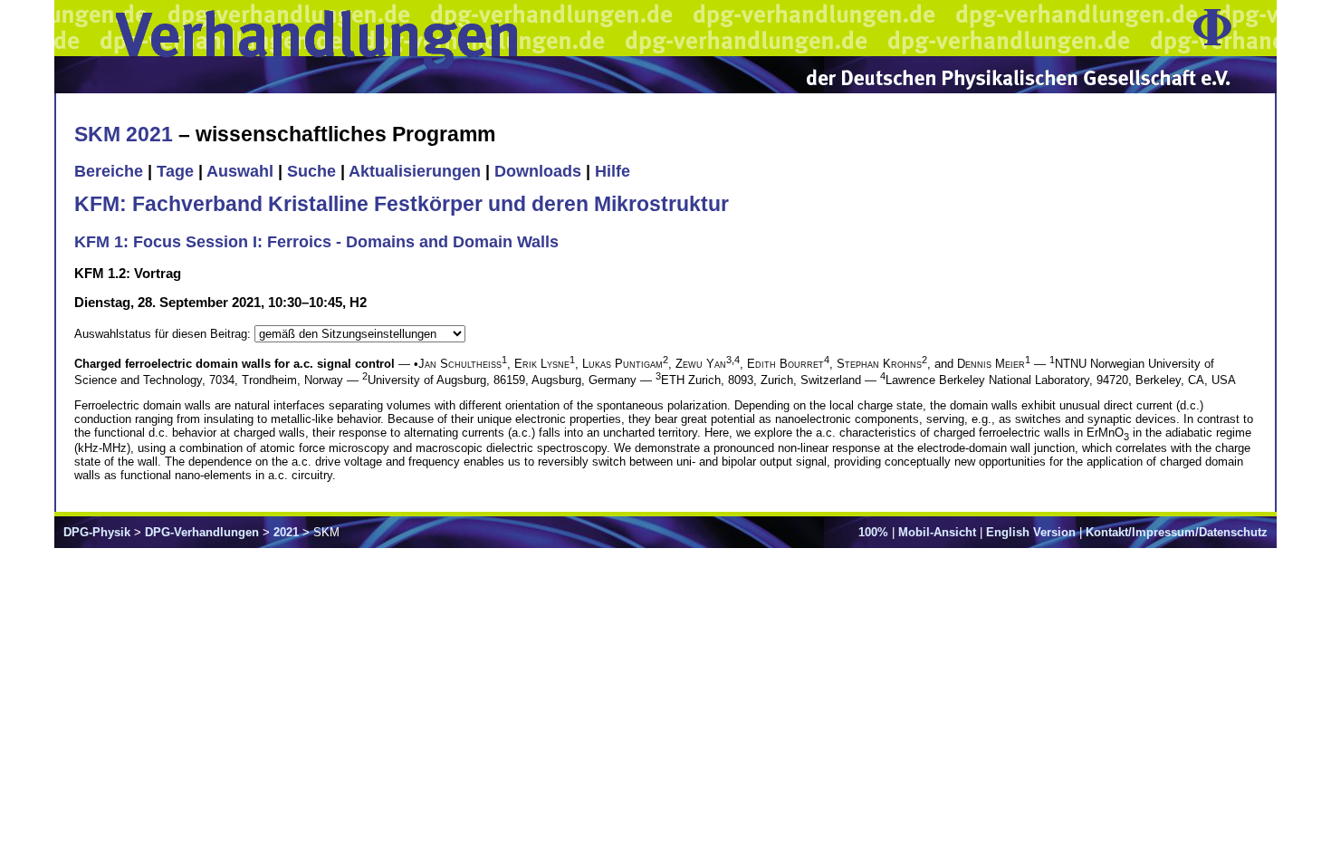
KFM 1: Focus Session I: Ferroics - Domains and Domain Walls (316, 242)
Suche (311, 171)
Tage (175, 171)
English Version (1031, 532)
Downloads (537, 171)
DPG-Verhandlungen (202, 532)
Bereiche (108, 171)
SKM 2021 (123, 134)
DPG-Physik (96, 532)
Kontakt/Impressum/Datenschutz (1177, 532)
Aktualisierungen (415, 171)
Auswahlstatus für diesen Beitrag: (164, 334)
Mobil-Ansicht (937, 532)
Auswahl (239, 171)
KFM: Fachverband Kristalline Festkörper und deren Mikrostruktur (401, 204)
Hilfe (612, 171)
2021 (286, 532)
